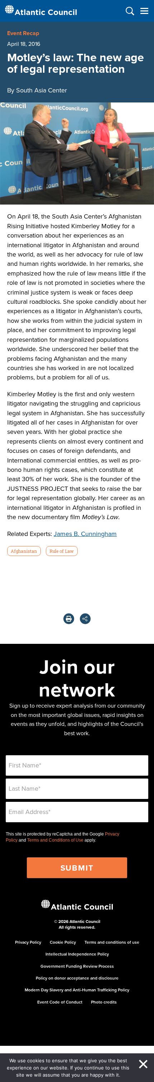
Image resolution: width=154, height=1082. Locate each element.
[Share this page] (85, 618)
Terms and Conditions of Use (55, 840)
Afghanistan (24, 551)
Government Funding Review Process (77, 966)
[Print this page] (68, 618)
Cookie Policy (63, 942)
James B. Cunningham (85, 533)
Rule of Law (61, 551)
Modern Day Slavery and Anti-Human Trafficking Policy (77, 990)
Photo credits (104, 1002)
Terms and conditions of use (112, 942)
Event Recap (23, 33)
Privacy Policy (28, 942)
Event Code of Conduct (59, 1002)
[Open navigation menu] (144, 11)
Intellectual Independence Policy (77, 954)
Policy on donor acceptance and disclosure (77, 978)
